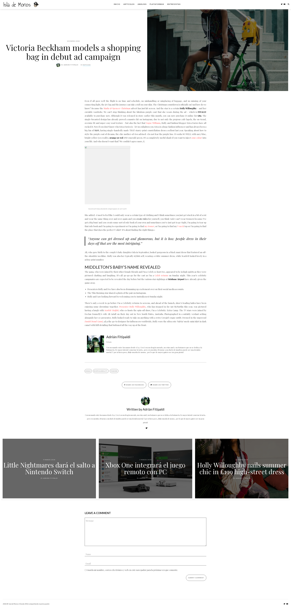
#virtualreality (101, 371)
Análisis (142, 4)
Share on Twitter (160, 385)
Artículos (128, 4)
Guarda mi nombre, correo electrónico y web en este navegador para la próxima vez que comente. (132, 570)
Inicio (117, 4)
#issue (88, 371)
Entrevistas (174, 4)
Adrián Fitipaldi (71, 65)
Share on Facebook (134, 385)
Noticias (87, 65)
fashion (114, 371)
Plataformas (157, 4)
